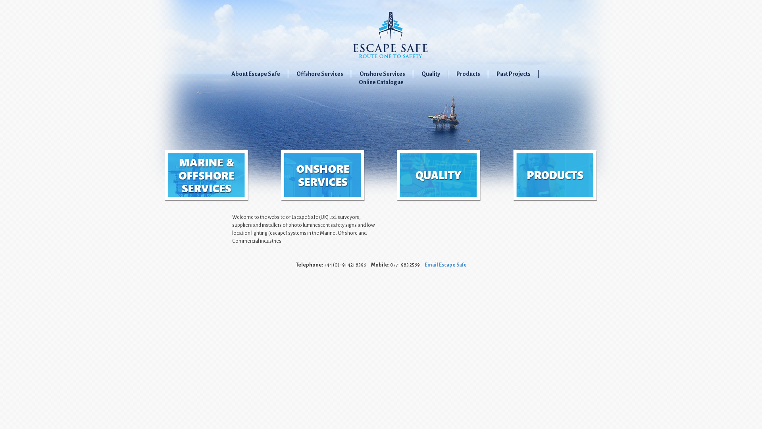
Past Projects (513, 74)
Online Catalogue (381, 82)
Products (468, 74)
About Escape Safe (255, 74)
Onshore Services (382, 74)
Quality (430, 74)
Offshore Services (319, 74)
